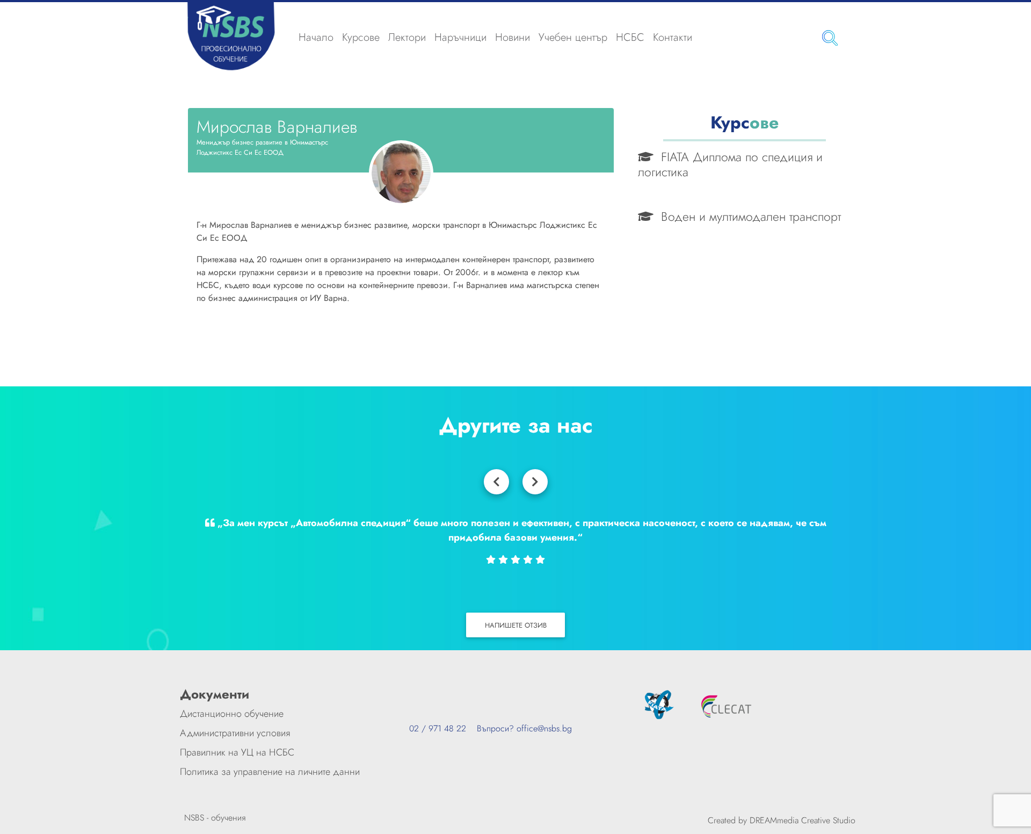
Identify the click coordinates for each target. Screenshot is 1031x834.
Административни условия (235, 733)
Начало (316, 37)
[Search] (830, 38)
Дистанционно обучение (232, 714)
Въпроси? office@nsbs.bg (519, 728)
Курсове (361, 37)
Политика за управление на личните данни (270, 772)
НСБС (630, 37)
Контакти (672, 37)
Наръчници (460, 37)
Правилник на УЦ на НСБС (237, 752)
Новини (512, 37)
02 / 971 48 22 (437, 728)
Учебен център (573, 37)
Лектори (407, 37)
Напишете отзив (516, 625)
